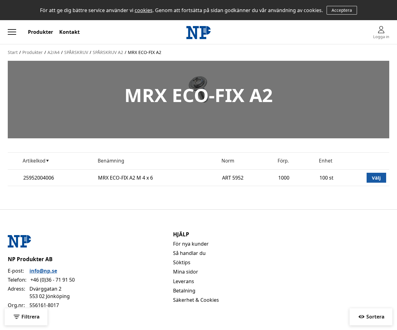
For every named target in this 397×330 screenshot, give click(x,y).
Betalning (184, 290)
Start (13, 52)
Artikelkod (34, 161)
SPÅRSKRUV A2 (108, 52)
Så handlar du (189, 253)
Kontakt (69, 32)
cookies (144, 10)
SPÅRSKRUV (76, 52)
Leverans (183, 281)
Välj (376, 178)
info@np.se (43, 270)
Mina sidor (185, 271)
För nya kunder (191, 243)
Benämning (111, 161)
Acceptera (342, 10)
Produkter (40, 32)
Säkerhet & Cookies (196, 300)
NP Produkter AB (30, 259)
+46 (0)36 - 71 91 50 (52, 279)
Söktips (181, 262)
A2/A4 (53, 52)
